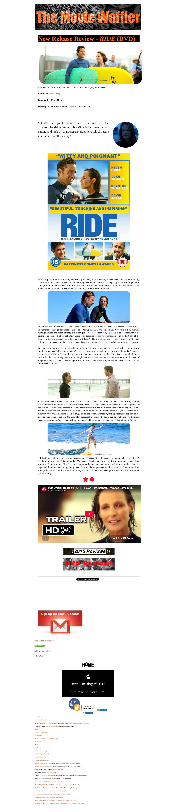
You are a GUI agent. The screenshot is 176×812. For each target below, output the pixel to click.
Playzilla (37, 744)
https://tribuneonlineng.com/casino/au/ (79, 723)
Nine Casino (38, 747)
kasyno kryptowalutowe (46, 775)
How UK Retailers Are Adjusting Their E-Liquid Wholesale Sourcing (52, 794)
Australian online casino (51, 726)
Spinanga (37, 729)
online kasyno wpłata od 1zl (46, 778)
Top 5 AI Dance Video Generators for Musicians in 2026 (49, 781)
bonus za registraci (57, 769)
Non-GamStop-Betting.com (42, 760)
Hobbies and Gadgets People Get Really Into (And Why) (49, 797)
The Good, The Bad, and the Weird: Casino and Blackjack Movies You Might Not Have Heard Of (60, 803)
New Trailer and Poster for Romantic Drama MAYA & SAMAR (51, 791)
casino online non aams (41, 717)
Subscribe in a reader (44, 641)
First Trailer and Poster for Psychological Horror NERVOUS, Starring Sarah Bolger (56, 788)
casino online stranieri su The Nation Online (46, 738)
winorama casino (51, 772)
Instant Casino (38, 735)
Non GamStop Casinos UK (42, 754)
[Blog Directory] (102, 710)
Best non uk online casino (41, 766)
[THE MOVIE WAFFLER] (40, 646)
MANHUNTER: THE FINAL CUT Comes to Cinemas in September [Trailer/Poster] (57, 785)
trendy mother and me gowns (42, 751)
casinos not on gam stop (43, 763)
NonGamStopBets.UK (40, 757)
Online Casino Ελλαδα (40, 720)
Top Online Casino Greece (41, 732)
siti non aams (38, 741)
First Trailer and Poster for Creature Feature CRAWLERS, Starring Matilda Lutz (55, 800)
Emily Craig (54, 93)
